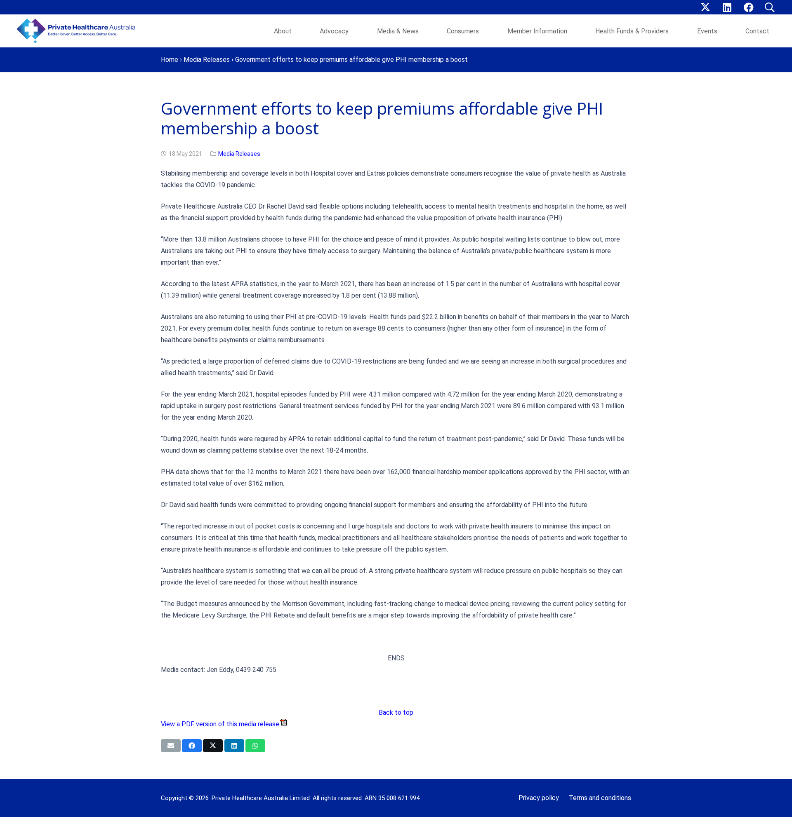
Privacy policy (539, 798)
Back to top (396, 712)
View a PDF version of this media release (220, 724)
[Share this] (192, 745)
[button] (769, 7)
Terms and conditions (600, 798)
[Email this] (171, 745)
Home (169, 59)
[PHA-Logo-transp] (78, 31)
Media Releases (207, 59)
